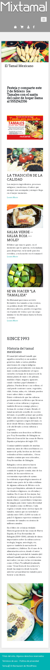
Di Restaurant (16, 666)
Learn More (12, 197)
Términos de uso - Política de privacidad (20, 661)
